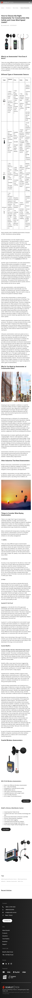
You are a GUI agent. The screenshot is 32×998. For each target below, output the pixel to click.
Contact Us (7, 920)
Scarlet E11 (4, 607)
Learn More (26, 801)
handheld (17, 258)
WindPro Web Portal (7, 952)
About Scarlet (6, 930)
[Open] (29, 2)
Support (4, 944)
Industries (5, 936)
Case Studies (5, 938)
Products (4, 933)
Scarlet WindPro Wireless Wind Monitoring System (15, 649)
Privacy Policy (6, 993)
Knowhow (4, 941)
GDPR (28, 992)
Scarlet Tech (23, 992)
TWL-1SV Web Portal (7, 954)
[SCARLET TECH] (7, 2)
